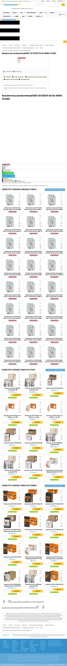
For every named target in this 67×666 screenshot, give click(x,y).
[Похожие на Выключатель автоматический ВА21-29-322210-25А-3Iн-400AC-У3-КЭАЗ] (19, 221)
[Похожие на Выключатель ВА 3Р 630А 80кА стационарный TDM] (19, 380)
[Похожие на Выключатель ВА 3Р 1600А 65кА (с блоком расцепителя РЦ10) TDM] (19, 576)
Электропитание (31, 12)
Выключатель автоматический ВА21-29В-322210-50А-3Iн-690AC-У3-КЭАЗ (33, 274)
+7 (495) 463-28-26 (15, 8)
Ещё (23, 16)
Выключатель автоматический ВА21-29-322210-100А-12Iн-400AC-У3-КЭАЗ (54, 231)
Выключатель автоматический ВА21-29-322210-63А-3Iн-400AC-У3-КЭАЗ (54, 361)
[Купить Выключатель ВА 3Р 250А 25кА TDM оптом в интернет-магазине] (30, 462)
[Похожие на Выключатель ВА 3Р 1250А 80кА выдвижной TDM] (40, 380)
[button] (16, 395)
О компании (43, 643)
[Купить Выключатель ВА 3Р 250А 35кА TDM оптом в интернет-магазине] (30, 495)
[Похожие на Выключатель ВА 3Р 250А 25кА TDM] (40, 462)
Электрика (6, 12)
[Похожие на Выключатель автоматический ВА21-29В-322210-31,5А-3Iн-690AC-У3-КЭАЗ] (19, 199)
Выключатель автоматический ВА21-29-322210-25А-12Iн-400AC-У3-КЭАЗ (54, 318)
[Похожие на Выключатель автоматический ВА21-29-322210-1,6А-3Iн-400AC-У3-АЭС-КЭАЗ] (40, 330)
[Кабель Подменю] (18, 12)
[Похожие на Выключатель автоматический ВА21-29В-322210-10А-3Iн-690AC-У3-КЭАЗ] (61, 199)
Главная (42, 1)
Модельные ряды (34, 645)
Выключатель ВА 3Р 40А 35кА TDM (33, 529)
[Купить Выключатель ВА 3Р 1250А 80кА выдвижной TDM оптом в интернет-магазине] (30, 380)
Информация (60, 1)
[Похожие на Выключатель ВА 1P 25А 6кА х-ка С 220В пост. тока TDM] (19, 407)
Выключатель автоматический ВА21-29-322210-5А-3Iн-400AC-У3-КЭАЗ (12, 361)
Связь (41, 12)
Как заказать (15, 650)
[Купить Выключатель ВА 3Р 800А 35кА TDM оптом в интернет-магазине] (51, 576)
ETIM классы (33, 650)
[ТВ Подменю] (47, 12)
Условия (42, 648)
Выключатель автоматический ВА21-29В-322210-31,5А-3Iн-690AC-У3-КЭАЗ (12, 209)
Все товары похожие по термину (55, 485)
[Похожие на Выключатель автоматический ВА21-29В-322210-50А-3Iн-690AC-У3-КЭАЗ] (40, 265)
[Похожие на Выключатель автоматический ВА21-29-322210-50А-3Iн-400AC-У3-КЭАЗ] (40, 221)
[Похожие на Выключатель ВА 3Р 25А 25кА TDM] (19, 549)
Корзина (14, 641)
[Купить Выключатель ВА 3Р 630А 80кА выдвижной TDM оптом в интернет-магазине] (9, 462)
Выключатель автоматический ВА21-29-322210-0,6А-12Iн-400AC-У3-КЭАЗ (12, 296)
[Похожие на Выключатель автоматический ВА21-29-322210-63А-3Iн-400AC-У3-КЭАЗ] (61, 352)
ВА (37, 47)
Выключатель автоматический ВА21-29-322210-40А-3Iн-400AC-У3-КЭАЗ (33, 209)
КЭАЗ (41, 47)
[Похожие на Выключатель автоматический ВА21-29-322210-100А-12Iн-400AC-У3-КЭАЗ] (61, 221)
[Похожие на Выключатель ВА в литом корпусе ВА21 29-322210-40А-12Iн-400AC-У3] (61, 265)
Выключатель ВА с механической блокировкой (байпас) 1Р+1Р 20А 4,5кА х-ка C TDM (54, 472)
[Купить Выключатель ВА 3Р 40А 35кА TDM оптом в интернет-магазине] (30, 521)
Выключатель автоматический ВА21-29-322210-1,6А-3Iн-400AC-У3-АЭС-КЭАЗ (33, 340)
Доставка (14, 647)
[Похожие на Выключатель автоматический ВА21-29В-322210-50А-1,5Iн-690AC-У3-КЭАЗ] (40, 243)
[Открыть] (10, 30)
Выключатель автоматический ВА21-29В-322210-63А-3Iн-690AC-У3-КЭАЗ (12, 274)
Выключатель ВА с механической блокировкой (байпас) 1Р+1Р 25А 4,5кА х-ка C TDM (33, 558)
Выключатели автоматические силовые (12, 47)
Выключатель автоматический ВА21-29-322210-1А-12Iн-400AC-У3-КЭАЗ (54, 340)
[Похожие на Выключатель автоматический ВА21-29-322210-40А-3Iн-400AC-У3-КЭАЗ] (40, 199)
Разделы (38, 16)
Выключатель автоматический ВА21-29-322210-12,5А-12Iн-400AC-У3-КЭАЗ (33, 361)
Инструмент (24, 650)
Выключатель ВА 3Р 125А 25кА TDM (12, 504)
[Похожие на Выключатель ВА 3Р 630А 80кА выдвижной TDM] (19, 462)
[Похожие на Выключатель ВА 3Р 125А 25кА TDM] (19, 496)
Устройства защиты (49, 45)
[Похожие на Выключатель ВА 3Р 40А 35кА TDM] (40, 521)
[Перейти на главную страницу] (10, 19)
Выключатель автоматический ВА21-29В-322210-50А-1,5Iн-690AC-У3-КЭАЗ (33, 253)
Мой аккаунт (15, 645)
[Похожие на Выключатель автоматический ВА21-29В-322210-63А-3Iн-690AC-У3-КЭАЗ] (19, 265)
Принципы (42, 645)
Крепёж (52, 12)
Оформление (15, 643)
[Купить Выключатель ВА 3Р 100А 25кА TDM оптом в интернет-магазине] (30, 434)
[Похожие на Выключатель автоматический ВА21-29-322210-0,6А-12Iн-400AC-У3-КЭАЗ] (19, 286)
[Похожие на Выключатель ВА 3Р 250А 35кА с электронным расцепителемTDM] (61, 549)
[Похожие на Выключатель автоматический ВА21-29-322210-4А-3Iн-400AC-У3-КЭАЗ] (19, 308)
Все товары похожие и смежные (55, 189)
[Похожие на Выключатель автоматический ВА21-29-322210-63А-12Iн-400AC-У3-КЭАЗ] (61, 286)
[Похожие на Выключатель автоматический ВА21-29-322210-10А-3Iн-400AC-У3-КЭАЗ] (40, 286)
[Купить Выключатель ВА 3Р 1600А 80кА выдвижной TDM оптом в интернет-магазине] (51, 434)
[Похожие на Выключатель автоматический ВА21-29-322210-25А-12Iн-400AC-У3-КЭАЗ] (61, 308)
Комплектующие (25, 648)
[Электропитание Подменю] (37, 12)
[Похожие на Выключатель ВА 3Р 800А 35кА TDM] (61, 576)
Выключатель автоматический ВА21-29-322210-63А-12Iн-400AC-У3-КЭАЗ (54, 296)
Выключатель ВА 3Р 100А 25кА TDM (33, 443)
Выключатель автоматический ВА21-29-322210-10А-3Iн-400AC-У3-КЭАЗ (33, 296)
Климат (17, 16)
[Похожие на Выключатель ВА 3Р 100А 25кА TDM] (40, 434)
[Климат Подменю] (20, 16)
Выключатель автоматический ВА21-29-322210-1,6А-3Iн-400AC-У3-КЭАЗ (12, 253)
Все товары (17, 45)
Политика (42, 647)
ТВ (45, 12)
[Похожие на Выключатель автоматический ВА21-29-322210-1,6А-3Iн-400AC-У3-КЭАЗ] (19, 243)
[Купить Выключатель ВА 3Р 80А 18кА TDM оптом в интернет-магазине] (51, 380)
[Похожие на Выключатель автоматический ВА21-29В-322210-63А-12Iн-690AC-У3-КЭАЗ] (61, 243)
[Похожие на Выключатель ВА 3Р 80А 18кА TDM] (61, 380)
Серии (31, 643)
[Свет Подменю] (24, 12)
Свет (21, 12)
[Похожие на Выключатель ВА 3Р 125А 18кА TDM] (19, 434)
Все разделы (6, 645)
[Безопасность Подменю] (12, 16)
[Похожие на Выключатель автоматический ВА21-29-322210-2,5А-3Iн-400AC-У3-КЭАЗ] (19, 330)
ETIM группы (33, 648)
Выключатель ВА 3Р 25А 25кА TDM (12, 557)
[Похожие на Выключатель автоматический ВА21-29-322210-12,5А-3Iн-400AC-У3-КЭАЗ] (40, 308)
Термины (32, 647)
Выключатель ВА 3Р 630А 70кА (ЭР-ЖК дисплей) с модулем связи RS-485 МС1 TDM (12, 531)
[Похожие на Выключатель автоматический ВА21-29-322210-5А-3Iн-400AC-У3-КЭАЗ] (19, 352)
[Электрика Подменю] (10, 12)
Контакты (54, 1)
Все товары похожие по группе (55, 370)
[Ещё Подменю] (26, 16)
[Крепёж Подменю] (55, 12)
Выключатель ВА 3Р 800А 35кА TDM (54, 584)
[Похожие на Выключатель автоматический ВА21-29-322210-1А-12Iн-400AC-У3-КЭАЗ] (61, 330)
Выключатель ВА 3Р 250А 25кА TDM (33, 470)
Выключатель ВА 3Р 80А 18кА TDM (54, 388)
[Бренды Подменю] (33, 16)
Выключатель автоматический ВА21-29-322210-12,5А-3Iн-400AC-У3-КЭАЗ (33, 318)
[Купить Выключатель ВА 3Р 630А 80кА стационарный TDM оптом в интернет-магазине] (9, 380)
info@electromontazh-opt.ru (26, 8)
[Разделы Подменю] (42, 16)
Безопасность (7, 16)
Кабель (15, 12)
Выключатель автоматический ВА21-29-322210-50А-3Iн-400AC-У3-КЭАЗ (33, 231)
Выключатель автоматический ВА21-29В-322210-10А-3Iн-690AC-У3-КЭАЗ (54, 209)
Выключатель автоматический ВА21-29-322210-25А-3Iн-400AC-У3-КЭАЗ (12, 231)
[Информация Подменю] (64, 1)
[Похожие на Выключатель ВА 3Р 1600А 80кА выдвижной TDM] (61, 434)
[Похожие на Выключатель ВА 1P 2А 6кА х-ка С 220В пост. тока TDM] (61, 407)
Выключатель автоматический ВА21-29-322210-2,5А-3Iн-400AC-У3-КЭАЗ (12, 340)
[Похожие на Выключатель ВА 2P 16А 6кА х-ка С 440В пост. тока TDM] (40, 407)
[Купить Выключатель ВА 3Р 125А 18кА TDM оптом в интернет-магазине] (9, 434)
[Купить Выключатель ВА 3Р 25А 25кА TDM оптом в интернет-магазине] (9, 548)
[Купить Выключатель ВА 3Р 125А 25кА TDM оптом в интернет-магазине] (9, 495)
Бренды (30, 16)
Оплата (14, 648)
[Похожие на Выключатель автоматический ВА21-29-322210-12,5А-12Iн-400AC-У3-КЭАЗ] (40, 352)
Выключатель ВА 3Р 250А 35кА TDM (33, 504)
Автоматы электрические (28, 47)
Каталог (48, 1)
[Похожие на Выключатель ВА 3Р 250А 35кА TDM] (40, 496)
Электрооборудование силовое (36, 45)
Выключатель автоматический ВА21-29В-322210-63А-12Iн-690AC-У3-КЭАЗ (54, 253)
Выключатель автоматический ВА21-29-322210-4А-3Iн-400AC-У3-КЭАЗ (12, 318)
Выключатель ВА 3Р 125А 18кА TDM (12, 443)
